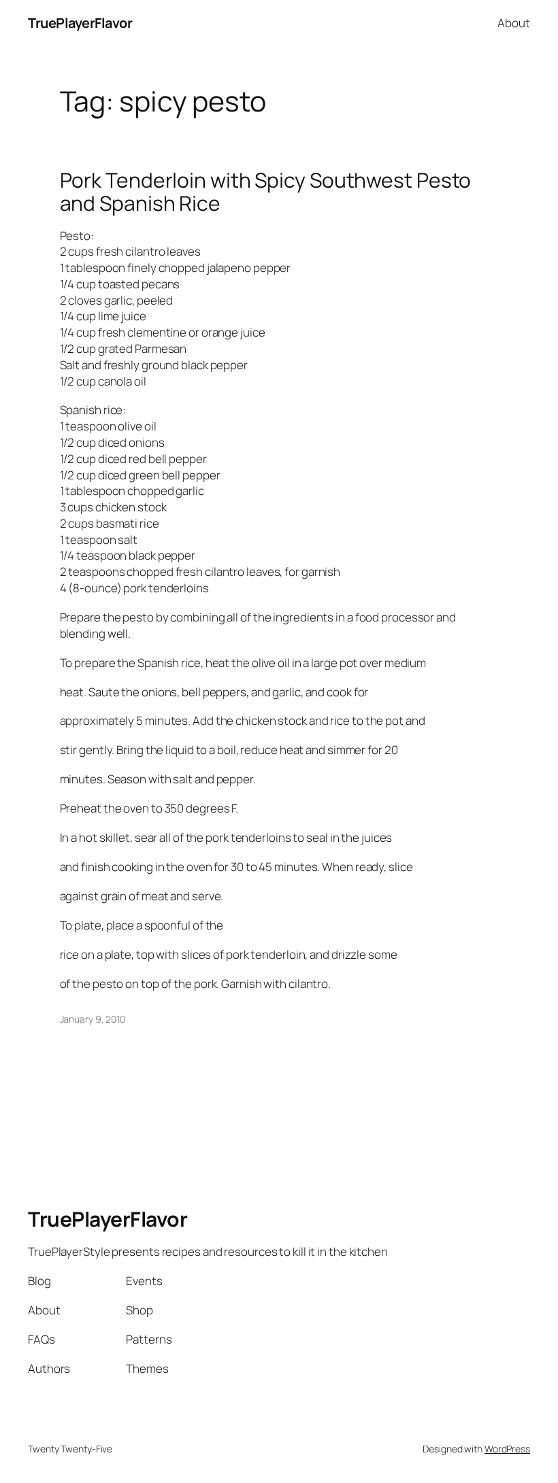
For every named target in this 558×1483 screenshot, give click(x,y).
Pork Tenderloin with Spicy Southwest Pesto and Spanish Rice (266, 191)
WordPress (507, 1448)
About (513, 23)
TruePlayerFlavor (80, 23)
